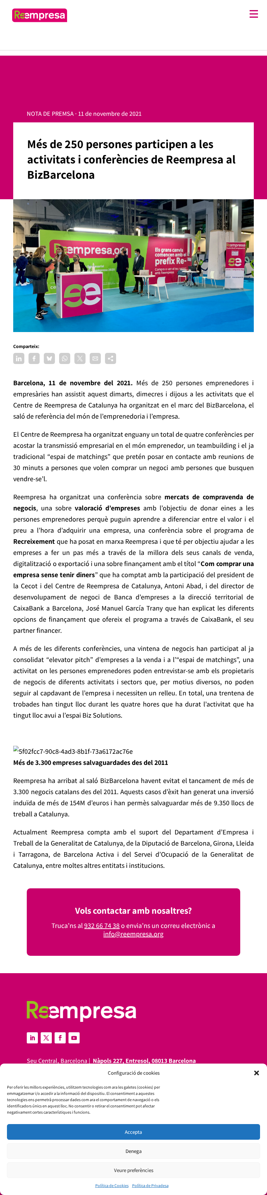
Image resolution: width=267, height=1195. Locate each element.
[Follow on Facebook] (60, 1037)
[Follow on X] (46, 1037)
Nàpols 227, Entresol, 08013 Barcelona (144, 1061)
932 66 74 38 (102, 925)
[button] (256, 1072)
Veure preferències (133, 1170)
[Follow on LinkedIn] (32, 1037)
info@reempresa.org (133, 933)
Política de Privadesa (150, 1185)
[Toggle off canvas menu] (166, 14)
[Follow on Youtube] (74, 1037)
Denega (134, 1151)
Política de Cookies (112, 1185)
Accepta (133, 1132)
